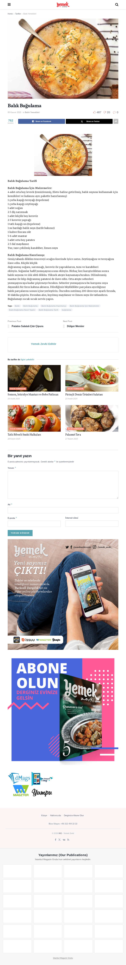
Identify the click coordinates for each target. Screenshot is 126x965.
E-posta (12, 517)
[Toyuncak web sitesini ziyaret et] (17, 931)
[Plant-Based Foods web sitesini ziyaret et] (108, 886)
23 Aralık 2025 (71, 399)
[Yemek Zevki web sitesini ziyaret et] (17, 886)
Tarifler (18, 14)
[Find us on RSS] (68, 840)
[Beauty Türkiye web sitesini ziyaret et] (17, 871)
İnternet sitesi (71, 518)
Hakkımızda (55, 815)
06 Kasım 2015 (14, 112)
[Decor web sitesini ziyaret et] (47, 916)
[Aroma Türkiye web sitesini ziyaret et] (17, 901)
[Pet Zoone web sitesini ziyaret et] (108, 946)
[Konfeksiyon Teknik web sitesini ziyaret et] (78, 901)
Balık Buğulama (30, 306)
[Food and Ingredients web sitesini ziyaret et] (78, 886)
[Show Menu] (9, 4)
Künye (44, 815)
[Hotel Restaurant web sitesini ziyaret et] (47, 886)
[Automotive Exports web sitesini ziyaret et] (47, 946)
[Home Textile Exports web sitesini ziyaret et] (78, 916)
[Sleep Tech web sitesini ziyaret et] (17, 916)
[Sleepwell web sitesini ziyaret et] (108, 901)
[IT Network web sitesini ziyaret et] (78, 931)
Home (10, 14)
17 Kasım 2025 (71, 439)
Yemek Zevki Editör (43, 343)
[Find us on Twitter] (59, 840)
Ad (10, 504)
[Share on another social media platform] (115, 121)
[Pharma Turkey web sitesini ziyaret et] (78, 871)
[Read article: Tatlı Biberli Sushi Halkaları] (34, 418)
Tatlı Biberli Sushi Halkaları (24, 435)
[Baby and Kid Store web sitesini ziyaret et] (47, 931)
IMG (60, 833)
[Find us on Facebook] (55, 840)
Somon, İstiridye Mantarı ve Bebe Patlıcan (33, 395)
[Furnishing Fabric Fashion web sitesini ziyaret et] (108, 916)
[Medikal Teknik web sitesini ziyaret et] (108, 871)
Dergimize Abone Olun (74, 815)
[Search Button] (116, 4)
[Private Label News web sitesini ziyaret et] (47, 871)
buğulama (66, 310)
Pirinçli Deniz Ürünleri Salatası (84, 395)
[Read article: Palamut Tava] (91, 418)
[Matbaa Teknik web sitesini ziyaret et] (108, 931)
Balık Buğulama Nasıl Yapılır (22, 310)
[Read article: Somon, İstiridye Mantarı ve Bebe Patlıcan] (34, 378)
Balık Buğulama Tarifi (48, 310)
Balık (17, 306)
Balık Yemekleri (29, 14)
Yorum (12, 467)
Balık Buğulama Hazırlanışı (53, 306)
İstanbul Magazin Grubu (63, 958)
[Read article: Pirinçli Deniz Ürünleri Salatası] (91, 378)
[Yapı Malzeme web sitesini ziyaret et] (17, 946)
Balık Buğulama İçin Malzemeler (84, 306)
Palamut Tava (73, 435)
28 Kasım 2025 (14, 439)
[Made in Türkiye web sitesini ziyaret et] (78, 946)
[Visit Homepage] (63, 5)
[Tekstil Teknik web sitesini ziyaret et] (47, 901)
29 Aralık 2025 (14, 399)
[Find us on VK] (64, 840)
